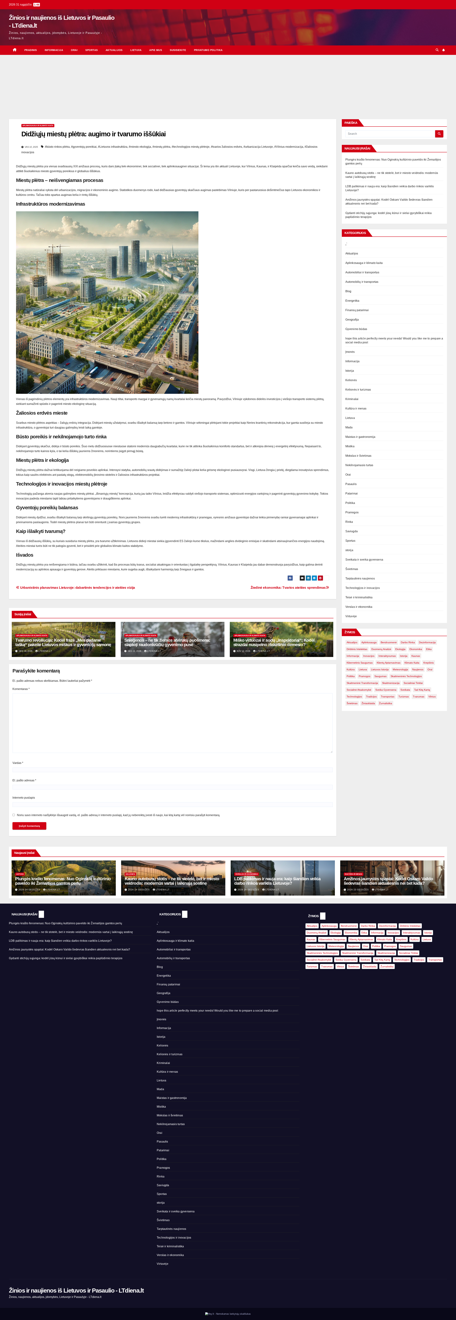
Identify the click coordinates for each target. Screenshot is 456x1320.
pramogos (364, 676)
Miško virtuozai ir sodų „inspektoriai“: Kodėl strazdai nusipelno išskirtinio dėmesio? (274, 642)
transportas (387, 696)
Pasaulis (351, 484)
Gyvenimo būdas (356, 329)
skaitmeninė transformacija (362, 683)
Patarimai (351, 493)
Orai (74, 50)
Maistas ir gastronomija (360, 436)
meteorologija (400, 669)
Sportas (91, 50)
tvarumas (418, 696)
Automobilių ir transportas (362, 281)
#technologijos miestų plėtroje (190, 146)
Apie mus (155, 50)
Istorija (349, 370)
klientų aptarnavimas (388, 662)
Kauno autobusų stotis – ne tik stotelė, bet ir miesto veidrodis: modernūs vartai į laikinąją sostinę (172, 881)
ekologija (400, 649)
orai (430, 669)
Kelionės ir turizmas (358, 389)
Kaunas (415, 655)
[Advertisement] (228, 82)
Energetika (352, 300)
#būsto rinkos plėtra (57, 146)
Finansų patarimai (357, 310)
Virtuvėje (351, 616)
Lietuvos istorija (380, 669)
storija (349, 550)
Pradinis (30, 50)
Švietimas (351, 569)
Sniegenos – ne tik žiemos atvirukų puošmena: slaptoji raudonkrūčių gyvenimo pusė (167, 642)
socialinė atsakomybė (359, 689)
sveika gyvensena (385, 689)
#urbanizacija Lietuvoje (258, 146)
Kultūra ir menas (356, 408)
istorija (403, 655)
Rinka (349, 521)
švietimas (352, 703)
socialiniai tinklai (413, 683)
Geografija (352, 319)
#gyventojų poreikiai (84, 146)
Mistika (349, 446)
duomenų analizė (381, 649)
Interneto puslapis (23, 797)
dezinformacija (427, 642)
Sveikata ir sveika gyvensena (364, 559)
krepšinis (428, 662)
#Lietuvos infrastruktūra (112, 146)
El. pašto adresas (24, 780)
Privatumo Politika (208, 50)
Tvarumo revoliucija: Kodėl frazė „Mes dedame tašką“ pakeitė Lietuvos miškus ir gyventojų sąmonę (63, 642)
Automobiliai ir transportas (362, 272)
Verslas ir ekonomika (358, 606)
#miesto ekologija (140, 146)
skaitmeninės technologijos (406, 676)
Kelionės (351, 380)
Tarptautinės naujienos (360, 578)
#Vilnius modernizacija (288, 146)
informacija (353, 655)
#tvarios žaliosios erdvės (226, 146)
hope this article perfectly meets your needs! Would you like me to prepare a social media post (217, 1010)
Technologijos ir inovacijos (362, 587)
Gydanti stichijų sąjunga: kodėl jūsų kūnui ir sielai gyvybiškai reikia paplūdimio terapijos (65, 958)
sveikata (405, 689)
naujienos (417, 669)
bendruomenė (389, 642)
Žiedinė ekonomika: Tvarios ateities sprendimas (288, 587)
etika (429, 649)
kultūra (351, 669)
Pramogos (352, 512)
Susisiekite (178, 50)
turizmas (403, 696)
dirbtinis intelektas (357, 649)
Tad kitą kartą (422, 689)
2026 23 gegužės (358, 889)
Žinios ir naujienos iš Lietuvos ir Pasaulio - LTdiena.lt (76, 1290)
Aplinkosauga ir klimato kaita (37, 126)
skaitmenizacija (391, 683)
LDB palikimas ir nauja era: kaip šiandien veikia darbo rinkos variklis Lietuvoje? (277, 881)
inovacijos (368, 655)
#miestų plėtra (161, 146)
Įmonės (350, 351)
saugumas (380, 676)
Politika (350, 502)
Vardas (17, 762)
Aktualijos (114, 50)
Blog (348, 291)
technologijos (354, 696)
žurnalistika (385, 703)
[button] (437, 49)
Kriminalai (352, 399)
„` (346, 244)
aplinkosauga (369, 642)
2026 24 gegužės (30, 889)
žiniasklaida (368, 703)
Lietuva (136, 50)
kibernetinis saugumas (360, 662)
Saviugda (351, 531)
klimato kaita (412, 662)
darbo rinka (408, 642)
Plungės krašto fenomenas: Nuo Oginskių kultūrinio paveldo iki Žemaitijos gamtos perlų (63, 881)
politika (351, 676)
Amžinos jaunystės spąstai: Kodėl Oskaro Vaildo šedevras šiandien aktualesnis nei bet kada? (388, 881)
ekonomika (416, 649)
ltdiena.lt (45, 651)
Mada (349, 427)
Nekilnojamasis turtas (359, 465)
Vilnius (432, 696)
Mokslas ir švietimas (358, 455)
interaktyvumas (387, 655)
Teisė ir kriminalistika (359, 597)
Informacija (54, 50)
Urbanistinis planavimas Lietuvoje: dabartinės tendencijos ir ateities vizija (77, 587)
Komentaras (21, 688)
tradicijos (371, 696)
